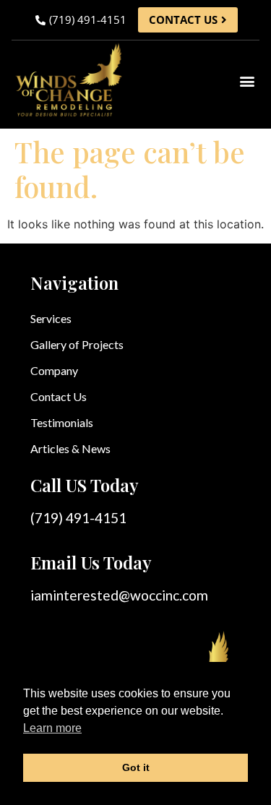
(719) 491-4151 (78, 517)
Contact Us (58, 396)
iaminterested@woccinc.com (119, 595)
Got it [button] (136, 767)
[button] (247, 81)
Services (51, 318)
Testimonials (61, 422)
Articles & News (70, 448)
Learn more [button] (52, 728)
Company (54, 370)
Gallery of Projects (77, 344)
